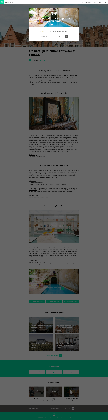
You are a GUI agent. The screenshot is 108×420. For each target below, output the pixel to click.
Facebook (37, 372)
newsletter (88, 2)
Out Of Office (9, 2)
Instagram (71, 372)
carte (94, 2)
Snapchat (54, 372)
